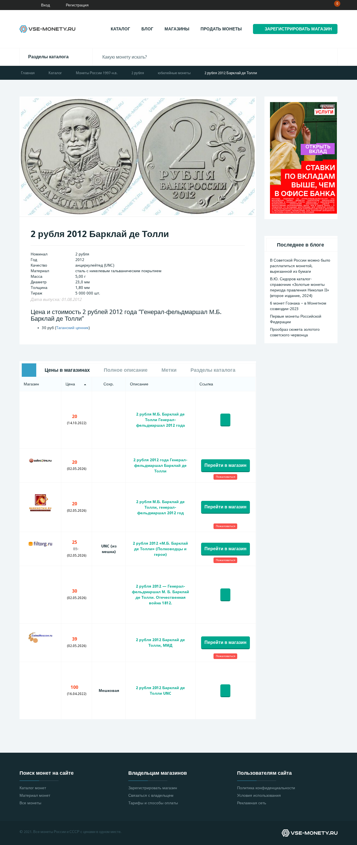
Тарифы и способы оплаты (153, 803)
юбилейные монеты (174, 73)
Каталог (120, 29)
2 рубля (137, 73)
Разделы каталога (48, 56)
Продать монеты (221, 29)
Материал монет (35, 795)
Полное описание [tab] (126, 370)
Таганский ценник (72, 327)
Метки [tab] (169, 370)
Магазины (177, 29)
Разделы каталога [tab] (212, 370)
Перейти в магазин (225, 465)
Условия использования (259, 795)
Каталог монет (33, 788)
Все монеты (30, 803)
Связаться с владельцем (150, 795)
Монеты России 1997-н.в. (96, 73)
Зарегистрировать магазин (152, 788)
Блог (147, 29)
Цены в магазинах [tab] (67, 370)
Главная (28, 73)
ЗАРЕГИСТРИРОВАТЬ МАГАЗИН (298, 29)
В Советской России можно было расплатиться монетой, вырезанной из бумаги (300, 266)
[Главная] (21, 5)
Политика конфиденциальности (266, 788)
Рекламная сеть (251, 803)
